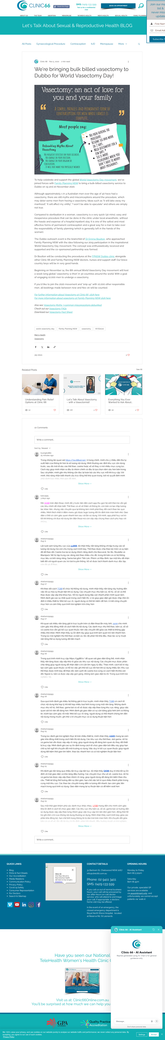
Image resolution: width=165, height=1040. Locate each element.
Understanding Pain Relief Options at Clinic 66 (39, 401)
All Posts (26, 43)
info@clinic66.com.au (97, 873)
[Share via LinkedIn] (48, 347)
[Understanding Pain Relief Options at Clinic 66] (40, 384)
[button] (139, 44)
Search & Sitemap (17, 896)
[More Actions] (128, 454)
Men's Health (39, 335)
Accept (154, 1034)
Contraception (78, 43)
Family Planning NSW (68, 329)
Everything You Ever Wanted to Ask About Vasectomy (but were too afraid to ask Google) (122, 401)
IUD (93, 43)
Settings (142, 1034)
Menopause (106, 43)
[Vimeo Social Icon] (10, 904)
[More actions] (128, 61)
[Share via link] (54, 347)
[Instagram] (31, 904)
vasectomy (86, 329)
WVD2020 (99, 329)
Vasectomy (39, 339)
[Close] (161, 1034)
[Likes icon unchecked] (42, 488)
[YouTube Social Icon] (17, 904)
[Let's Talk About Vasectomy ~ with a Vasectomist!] (82, 384)
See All (139, 369)
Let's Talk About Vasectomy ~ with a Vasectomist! (82, 401)
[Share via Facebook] (35, 347)
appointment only (138, 893)
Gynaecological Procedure (50, 43)
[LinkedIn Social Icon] (24, 904)
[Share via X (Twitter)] (42, 347)
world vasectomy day (45, 329)
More (121, 43)
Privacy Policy (8, 1036)
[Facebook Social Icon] (38, 904)
